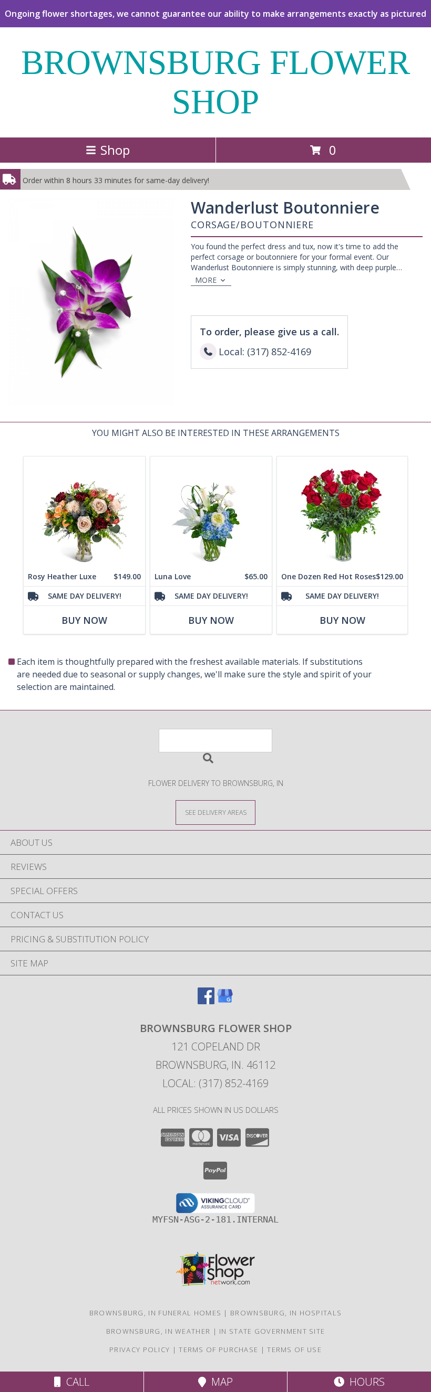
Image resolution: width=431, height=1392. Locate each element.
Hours (364, 1382)
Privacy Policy (139, 1349)
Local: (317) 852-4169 (215, 1083)
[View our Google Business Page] (225, 1001)
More (206, 280)
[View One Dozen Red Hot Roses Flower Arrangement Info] (342, 511)
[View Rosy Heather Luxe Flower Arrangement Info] (84, 511)
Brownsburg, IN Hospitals (286, 1312)
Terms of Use (294, 1349)
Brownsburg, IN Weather (158, 1331)
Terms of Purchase (218, 1349)
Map (219, 1382)
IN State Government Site (272, 1331)
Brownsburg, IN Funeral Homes (155, 1312)
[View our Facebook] (206, 1001)
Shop (115, 149)
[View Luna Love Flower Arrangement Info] (211, 511)
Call (75, 1382)
